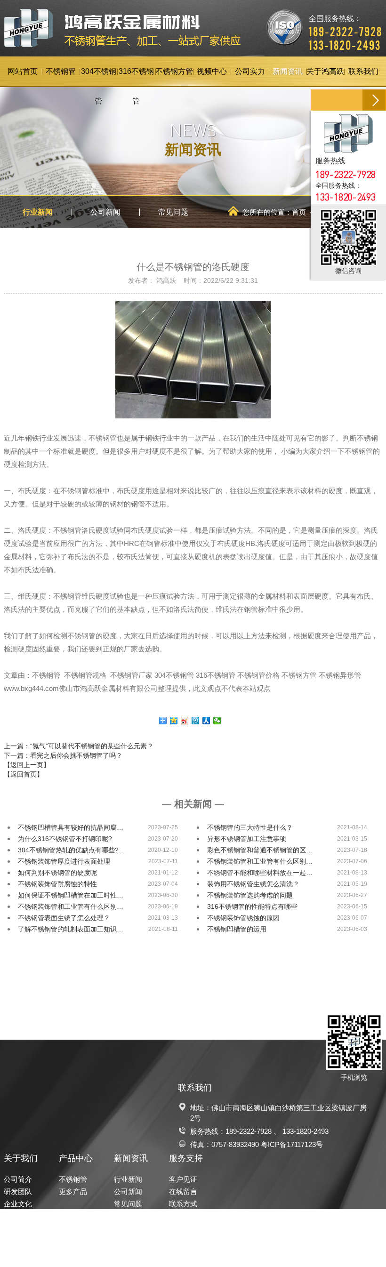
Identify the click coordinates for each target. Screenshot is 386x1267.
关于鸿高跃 (325, 71)
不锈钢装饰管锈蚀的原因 (243, 918)
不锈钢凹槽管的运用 (236, 929)
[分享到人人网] (206, 720)
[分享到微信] (217, 720)
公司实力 (250, 71)
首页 (299, 212)
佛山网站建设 (333, 1251)
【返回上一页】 (27, 765)
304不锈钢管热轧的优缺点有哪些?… (71, 850)
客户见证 (183, 1179)
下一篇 (63, 755)
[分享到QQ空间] (174, 720)
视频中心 (212, 71)
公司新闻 (105, 212)
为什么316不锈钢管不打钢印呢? (65, 838)
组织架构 (18, 1216)
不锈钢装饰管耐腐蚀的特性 (57, 884)
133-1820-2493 (305, 1131)
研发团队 (18, 1191)
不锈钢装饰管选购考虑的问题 (250, 895)
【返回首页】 (23, 774)
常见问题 (173, 212)
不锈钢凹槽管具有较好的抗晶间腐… (70, 827)
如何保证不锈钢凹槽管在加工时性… (70, 895)
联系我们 (363, 71)
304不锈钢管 (98, 77)
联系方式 (183, 1204)
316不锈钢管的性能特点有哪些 (252, 906)
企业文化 (18, 1204)
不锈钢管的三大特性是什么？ (250, 827)
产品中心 (76, 1158)
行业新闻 (38, 212)
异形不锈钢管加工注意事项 (246, 838)
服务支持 (186, 1158)
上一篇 (78, 746)
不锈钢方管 (174, 71)
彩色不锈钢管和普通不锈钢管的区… (260, 850)
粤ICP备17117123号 (292, 1144)
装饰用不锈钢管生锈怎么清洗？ (253, 884)
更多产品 (73, 1191)
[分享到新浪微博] (185, 720)
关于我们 (21, 1158)
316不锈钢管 (136, 77)
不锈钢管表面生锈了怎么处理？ (64, 918)
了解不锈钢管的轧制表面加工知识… (70, 929)
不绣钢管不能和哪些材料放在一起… (260, 872)
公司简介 (18, 1179)
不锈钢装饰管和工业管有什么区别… (260, 861)
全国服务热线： (345, 26)
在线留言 (183, 1191)
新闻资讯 (288, 71)
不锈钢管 (61, 71)
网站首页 (23, 71)
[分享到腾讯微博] (196, 720)
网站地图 (368, 1251)
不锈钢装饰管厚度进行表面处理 (64, 861)
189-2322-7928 (248, 1131)
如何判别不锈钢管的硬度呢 (57, 872)
